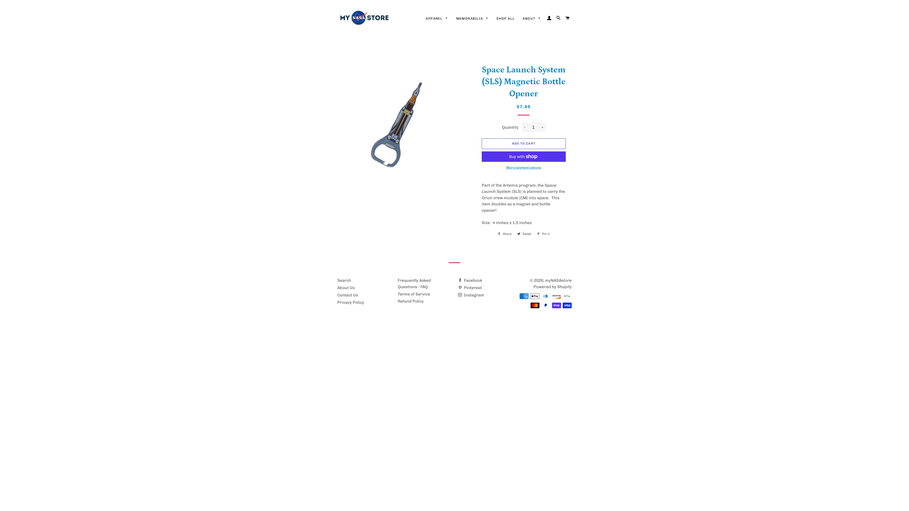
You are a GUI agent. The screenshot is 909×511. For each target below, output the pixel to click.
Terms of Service (414, 294)
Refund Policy (411, 301)
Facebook (472, 280)
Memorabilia (470, 19)
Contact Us (347, 295)
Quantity (510, 127)
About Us (346, 287)
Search (344, 280)
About (529, 19)
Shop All (505, 19)
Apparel (434, 19)
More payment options (523, 168)
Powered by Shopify (553, 286)
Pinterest (472, 287)
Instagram (473, 295)
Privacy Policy (350, 302)
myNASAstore (558, 280)
